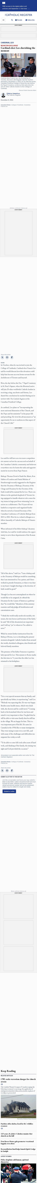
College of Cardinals (17, 105)
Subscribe (31, 20)
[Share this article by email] (7, 357)
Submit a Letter (9, 791)
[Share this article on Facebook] (11, 357)
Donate (19, 20)
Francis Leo (4, 106)
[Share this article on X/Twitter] (2, 357)
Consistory (27, 105)
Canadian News (6, 105)
